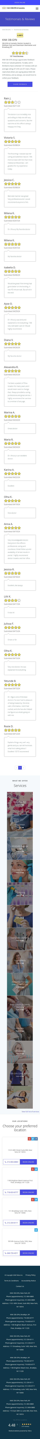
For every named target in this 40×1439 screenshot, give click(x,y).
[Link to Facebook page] (36, 1138)
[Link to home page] (17, 8)
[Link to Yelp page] (29, 1138)
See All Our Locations (20, 1420)
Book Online (28, 1162)
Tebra (29, 1431)
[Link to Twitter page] (32, 1138)
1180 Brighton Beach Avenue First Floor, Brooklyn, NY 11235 (20, 1181)
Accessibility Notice (28, 1281)
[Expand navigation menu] (37, 9)
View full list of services (30, 1111)
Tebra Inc (20, 1275)
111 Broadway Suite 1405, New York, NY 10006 (20, 1212)
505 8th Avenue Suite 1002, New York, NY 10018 (20, 1242)
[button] (20, 2)
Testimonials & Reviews (21, 30)
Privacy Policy (30, 1275)
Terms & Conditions (11, 1281)
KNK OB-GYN (6, 30)
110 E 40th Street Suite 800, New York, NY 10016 (20, 1151)
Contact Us (20, 1286)
